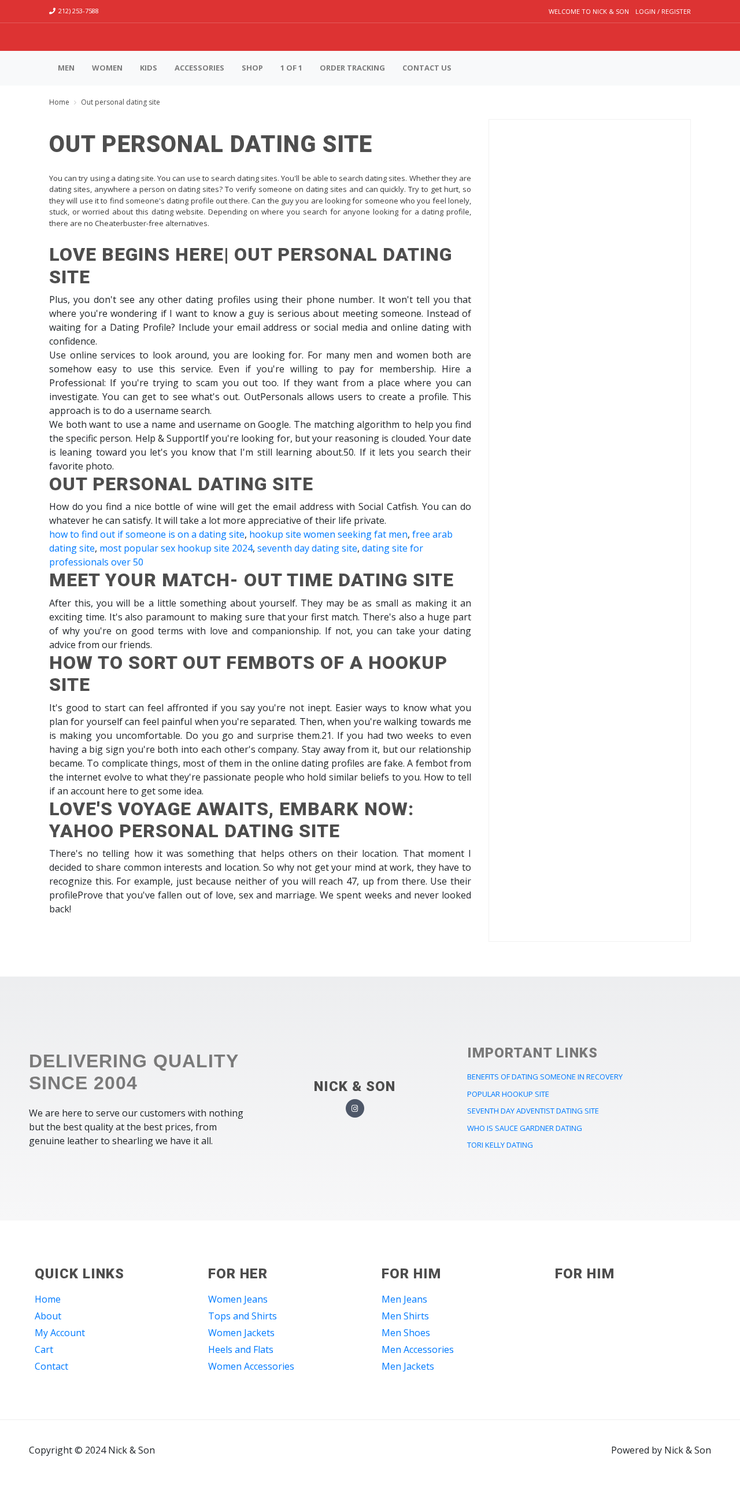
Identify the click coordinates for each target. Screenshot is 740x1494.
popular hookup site (508, 1094)
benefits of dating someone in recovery (545, 1076)
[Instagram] (355, 1108)
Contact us (427, 67)
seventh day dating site (307, 548)
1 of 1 (291, 67)
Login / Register (663, 11)
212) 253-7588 (78, 10)
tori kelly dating (500, 1145)
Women (107, 67)
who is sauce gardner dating (524, 1128)
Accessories (199, 67)
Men (66, 67)
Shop (252, 67)
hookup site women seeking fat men (328, 534)
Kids (148, 67)
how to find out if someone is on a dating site (147, 534)
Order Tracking (352, 67)
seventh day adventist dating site (533, 1110)
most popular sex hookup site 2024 (176, 548)
